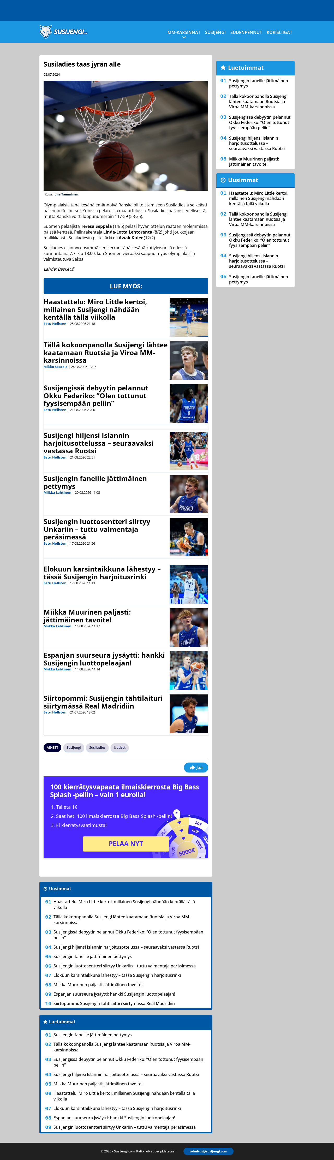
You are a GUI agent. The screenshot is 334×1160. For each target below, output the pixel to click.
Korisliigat (279, 32)
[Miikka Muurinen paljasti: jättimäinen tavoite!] (189, 627)
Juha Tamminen (65, 194)
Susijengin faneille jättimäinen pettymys (95, 482)
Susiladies (97, 747)
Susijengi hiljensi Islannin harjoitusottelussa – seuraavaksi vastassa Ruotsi (99, 443)
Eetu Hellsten (55, 323)
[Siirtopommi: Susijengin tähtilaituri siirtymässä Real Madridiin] (189, 713)
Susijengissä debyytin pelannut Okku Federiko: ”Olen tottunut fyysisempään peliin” (96, 395)
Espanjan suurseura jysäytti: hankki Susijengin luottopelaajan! (104, 659)
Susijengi (215, 32)
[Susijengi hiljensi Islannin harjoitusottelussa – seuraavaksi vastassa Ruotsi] (189, 451)
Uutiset (120, 747)
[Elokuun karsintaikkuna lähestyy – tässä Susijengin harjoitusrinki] (189, 584)
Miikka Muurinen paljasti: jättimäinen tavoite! (87, 615)
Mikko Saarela (56, 366)
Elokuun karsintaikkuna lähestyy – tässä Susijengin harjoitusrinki (102, 572)
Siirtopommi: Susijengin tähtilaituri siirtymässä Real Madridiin (103, 702)
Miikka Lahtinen (57, 492)
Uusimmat (60, 888)
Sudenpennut (246, 32)
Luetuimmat (62, 1022)
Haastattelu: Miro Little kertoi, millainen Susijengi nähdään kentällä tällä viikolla (95, 309)
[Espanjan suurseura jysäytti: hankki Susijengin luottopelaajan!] (189, 670)
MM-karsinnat (184, 32)
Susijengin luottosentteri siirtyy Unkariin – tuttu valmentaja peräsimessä (97, 529)
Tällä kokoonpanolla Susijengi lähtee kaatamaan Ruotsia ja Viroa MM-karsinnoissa (106, 352)
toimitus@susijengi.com (208, 1151)
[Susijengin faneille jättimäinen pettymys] (189, 494)
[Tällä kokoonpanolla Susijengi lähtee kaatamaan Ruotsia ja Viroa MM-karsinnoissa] (189, 360)
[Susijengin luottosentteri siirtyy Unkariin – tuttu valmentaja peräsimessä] (189, 537)
